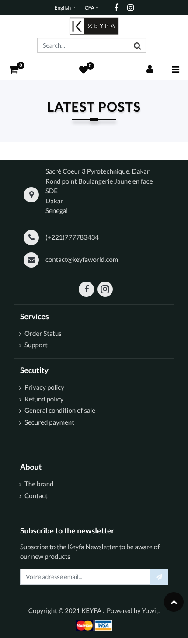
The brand (38, 484)
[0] (13, 69)
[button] (159, 577)
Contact (36, 496)
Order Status (43, 334)
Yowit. (151, 611)
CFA (89, 7)
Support (36, 345)
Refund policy (44, 399)
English (63, 7)
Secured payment (49, 422)
